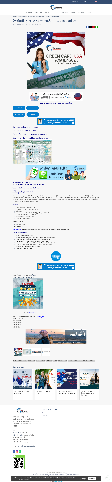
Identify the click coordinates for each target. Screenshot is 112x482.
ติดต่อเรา (73, 13)
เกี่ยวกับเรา (29, 13)
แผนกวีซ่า (65, 13)
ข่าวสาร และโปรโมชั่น (84, 13)
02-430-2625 (19, 319)
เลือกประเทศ (38, 13)
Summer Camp (56, 13)
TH (97, 1)
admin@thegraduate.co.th (26, 446)
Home (22, 13)
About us (44, 415)
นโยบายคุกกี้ (26, 479)
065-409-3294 (17, 327)
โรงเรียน (46, 13)
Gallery (44, 413)
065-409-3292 (17, 323)
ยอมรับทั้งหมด (92, 478)
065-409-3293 (17, 325)
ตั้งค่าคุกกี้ (84, 478)
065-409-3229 (17, 321)
